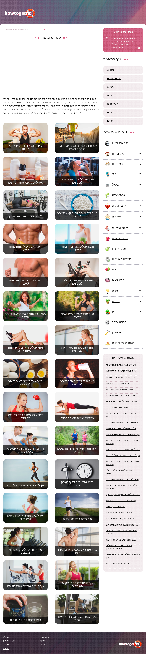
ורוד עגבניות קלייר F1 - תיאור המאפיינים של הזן (119, 547)
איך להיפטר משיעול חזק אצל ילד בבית (123, 456)
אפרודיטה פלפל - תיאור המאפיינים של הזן (123, 556)
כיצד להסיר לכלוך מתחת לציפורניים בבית (121, 414)
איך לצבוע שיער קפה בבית (117, 564)
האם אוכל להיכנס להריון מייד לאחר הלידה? (121, 532)
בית (38, 29)
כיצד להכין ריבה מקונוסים (117, 383)
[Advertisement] (51, 69)
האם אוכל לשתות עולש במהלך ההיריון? (119, 471)
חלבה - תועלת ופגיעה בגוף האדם (121, 429)
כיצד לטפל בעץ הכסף (115, 507)
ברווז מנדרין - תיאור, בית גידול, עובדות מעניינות (123, 442)
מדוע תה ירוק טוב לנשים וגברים (120, 519)
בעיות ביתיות (114, 78)
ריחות (110, 113)
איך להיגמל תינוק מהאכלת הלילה (121, 395)
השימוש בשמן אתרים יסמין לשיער (121, 365)
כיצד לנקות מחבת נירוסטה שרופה (121, 513)
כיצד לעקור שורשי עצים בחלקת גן (121, 371)
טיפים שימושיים (22, 29)
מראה (110, 87)
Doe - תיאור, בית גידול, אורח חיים (121, 401)
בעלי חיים (112, 104)
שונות (110, 121)
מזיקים (110, 95)
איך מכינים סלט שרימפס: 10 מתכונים (123, 435)
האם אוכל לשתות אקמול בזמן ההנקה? (123, 495)
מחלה (110, 70)
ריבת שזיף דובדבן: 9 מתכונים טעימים (122, 525)
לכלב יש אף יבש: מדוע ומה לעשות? (121, 540)
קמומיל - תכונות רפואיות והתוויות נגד (122, 480)
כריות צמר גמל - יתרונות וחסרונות (121, 501)
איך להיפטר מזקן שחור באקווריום (120, 377)
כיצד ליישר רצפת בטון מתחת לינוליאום (123, 450)
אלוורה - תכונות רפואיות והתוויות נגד (122, 422)
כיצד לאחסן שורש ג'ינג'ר (117, 407)
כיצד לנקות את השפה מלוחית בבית (121, 389)
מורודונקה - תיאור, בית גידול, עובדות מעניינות (122, 463)
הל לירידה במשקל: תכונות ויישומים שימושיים (121, 486)
